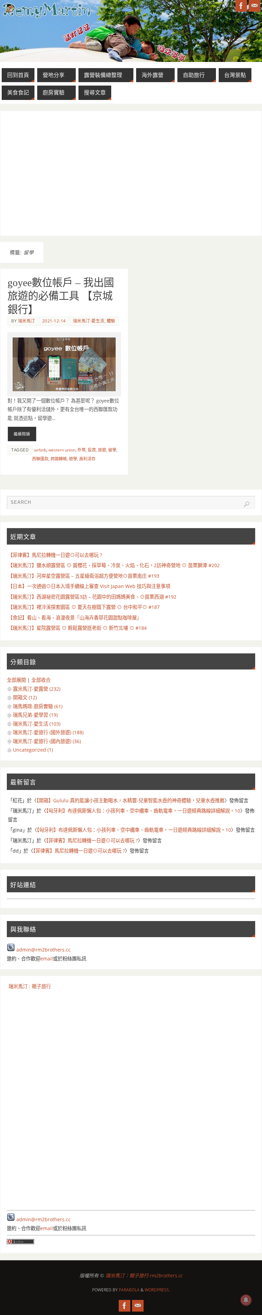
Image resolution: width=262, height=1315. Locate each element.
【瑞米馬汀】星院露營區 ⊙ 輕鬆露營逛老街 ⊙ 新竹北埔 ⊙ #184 (77, 628)
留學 (112, 450)
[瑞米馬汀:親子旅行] (241, 6)
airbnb (40, 450)
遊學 (73, 459)
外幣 (81, 450)
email (46, 958)
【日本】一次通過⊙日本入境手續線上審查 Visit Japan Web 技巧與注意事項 (89, 586)
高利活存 (87, 459)
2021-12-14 (54, 321)
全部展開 (16, 680)
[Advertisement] (131, 173)
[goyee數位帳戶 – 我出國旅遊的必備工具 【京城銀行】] (64, 364)
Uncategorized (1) (33, 749)
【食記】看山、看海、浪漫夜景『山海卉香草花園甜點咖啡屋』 (75, 617)
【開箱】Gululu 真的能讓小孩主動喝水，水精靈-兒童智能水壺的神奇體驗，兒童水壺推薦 (130, 800)
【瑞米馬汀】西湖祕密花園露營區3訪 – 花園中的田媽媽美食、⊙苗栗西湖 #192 (92, 596)
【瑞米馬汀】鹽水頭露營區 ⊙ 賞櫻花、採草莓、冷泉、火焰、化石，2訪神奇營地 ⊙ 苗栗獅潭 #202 (114, 565)
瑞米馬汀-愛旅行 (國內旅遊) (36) (47, 741)
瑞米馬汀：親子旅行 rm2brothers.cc (144, 1275)
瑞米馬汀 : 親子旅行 (30, 986)
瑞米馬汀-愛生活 (88, 321)
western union (61, 450)
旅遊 (102, 450)
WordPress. (157, 1290)
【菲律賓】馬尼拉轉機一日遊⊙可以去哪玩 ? (55, 555)
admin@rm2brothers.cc (43, 949)
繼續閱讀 (22, 433)
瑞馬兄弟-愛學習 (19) (35, 715)
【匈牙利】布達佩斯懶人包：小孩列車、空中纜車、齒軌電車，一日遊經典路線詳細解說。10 (143, 810)
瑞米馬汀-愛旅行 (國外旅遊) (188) (48, 732)
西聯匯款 (40, 459)
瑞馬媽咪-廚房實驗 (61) (37, 706)
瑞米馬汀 (26, 321)
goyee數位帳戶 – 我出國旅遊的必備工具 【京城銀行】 (61, 296)
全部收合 (40, 680)
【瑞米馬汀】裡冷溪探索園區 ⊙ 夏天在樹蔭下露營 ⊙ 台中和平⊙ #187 (84, 607)
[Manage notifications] (246, 1299)
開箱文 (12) (25, 697)
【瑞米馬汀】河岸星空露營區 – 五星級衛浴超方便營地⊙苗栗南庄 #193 (83, 576)
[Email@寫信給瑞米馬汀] (254, 6)
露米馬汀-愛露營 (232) (36, 689)
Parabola (129, 1290)
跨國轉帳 (58, 459)
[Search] (246, 504)
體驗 (111, 321)
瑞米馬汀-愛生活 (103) (36, 723)
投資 (92, 450)
